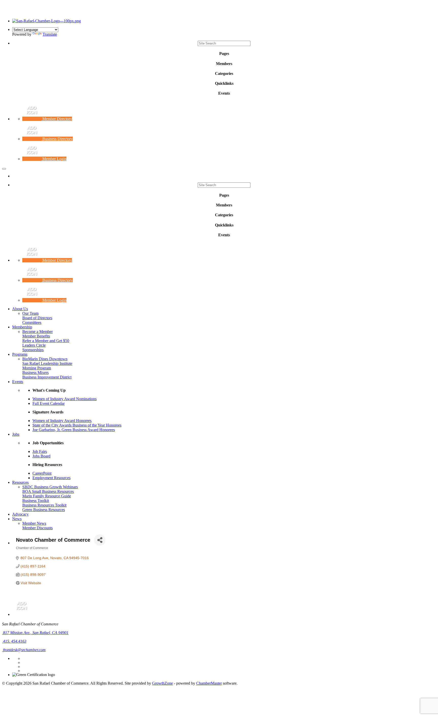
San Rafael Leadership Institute (47, 363)
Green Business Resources (43, 510)
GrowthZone (162, 683)
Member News (34, 523)
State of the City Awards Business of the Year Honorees (76, 425)
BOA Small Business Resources (48, 491)
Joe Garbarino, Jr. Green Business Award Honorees (73, 430)
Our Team (30, 313)
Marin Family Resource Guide (46, 496)
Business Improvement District (46, 377)
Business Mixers (35, 372)
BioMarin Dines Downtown (44, 359)
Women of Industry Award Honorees (62, 420)
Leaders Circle (34, 345)
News (17, 519)
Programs (19, 354)
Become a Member (37, 331)
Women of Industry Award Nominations (64, 399)
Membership (22, 327)
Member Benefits (36, 336)
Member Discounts (37, 528)
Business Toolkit (35, 500)
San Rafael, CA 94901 (35, 632)
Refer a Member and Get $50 (45, 341)
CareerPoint (41, 473)
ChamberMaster (209, 683)
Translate (50, 34)
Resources (20, 482)
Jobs (15, 434)
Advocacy (20, 514)
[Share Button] (99, 540)
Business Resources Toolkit (44, 505)
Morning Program (36, 368)
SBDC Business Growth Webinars (50, 487)
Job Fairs (39, 451)
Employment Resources (51, 478)
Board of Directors (37, 318)
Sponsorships (33, 350)
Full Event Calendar (48, 403)
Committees (31, 322)
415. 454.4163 (14, 641)
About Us (20, 309)
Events (17, 381)
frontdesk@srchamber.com (24, 650)
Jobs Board (41, 456)
